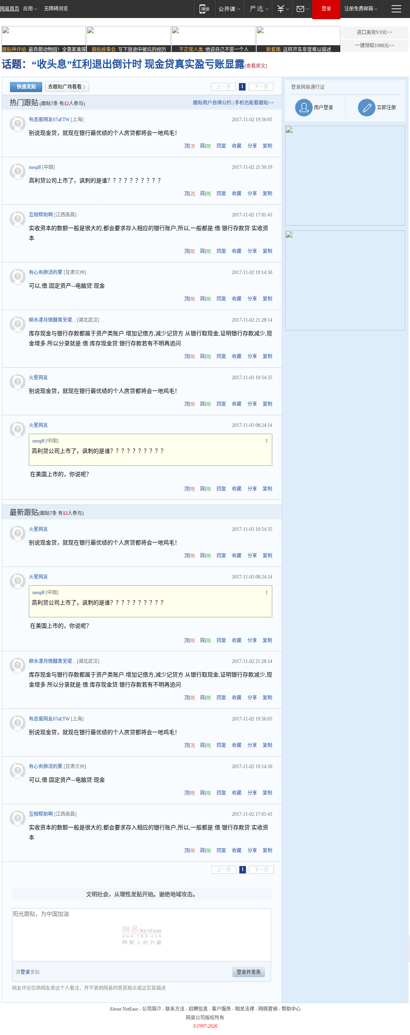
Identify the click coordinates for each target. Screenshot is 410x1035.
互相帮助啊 (41, 215)
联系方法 (175, 1009)
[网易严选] (257, 8)
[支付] (282, 8)
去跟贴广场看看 (65, 87)
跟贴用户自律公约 (212, 103)
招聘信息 (198, 1009)
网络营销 (267, 1009)
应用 (28, 9)
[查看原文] (256, 66)
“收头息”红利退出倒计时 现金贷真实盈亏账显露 (138, 64)
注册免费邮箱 (358, 9)
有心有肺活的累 (45, 272)
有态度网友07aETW (49, 119)
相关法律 (244, 1009)
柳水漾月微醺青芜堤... (52, 320)
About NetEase (123, 1009)
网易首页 (9, 9)
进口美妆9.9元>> (374, 32)
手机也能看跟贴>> (254, 103)
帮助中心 (291, 1009)
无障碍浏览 (56, 9)
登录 (326, 9)
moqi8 (35, 167)
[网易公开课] (229, 8)
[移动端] (204, 8)
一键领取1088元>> (374, 45)
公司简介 (151, 1009)
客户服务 (221, 1009)
